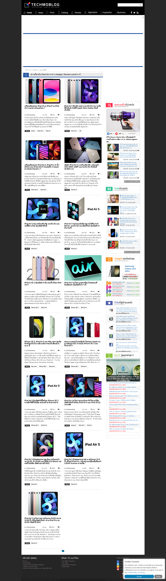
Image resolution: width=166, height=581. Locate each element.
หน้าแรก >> (29, 70)
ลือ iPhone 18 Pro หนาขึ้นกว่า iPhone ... (127, 325)
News (35, 70)
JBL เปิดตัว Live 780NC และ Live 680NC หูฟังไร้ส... (123, 387)
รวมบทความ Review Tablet (30, 566)
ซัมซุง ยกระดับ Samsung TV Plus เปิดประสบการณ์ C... (124, 396)
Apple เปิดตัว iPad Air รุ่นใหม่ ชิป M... (126, 316)
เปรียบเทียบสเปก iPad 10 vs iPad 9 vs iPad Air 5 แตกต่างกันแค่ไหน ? (42, 107)
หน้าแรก (25, 561)
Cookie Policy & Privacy (136, 572)
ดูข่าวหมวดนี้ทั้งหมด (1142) (123, 321)
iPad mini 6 (34, 189)
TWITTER (121, 564)
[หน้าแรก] (27, 12)
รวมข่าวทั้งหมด (27, 563)
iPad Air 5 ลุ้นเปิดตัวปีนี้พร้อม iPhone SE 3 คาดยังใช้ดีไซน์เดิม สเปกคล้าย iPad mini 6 (41, 402)
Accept (139, 576)
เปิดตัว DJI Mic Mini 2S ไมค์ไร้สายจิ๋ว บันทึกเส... (122, 429)
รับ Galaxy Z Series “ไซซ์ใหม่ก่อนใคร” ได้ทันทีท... (122, 400)
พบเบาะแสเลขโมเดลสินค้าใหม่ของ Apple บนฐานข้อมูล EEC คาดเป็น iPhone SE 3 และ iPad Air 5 (82, 344)
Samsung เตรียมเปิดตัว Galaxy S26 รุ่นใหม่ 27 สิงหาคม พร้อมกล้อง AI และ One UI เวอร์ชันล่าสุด (123, 379)
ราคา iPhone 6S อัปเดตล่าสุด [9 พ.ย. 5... (127, 309)
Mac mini (34, 366)
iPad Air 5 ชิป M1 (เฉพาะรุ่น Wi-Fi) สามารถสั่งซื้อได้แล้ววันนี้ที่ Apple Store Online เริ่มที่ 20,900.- (82, 108)
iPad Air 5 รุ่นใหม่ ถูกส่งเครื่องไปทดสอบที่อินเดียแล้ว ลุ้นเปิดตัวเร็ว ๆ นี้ (80, 284)
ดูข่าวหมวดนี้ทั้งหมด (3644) (123, 339)
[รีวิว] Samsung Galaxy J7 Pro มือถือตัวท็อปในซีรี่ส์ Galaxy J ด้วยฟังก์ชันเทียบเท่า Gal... (128, 197)
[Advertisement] (83, 25)
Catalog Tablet (65, 566)
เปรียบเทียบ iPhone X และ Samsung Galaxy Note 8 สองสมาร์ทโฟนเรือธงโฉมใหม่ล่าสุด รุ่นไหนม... (128, 221)
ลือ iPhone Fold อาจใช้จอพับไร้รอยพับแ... (127, 329)
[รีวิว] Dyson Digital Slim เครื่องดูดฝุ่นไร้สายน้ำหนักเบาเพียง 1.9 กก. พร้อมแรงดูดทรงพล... (122, 139)
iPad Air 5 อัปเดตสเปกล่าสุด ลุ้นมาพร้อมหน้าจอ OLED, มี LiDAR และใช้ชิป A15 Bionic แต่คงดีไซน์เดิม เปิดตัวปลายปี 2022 (43, 461)
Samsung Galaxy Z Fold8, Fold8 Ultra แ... (127, 335)
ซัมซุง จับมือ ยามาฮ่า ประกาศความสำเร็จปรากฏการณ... (124, 420)
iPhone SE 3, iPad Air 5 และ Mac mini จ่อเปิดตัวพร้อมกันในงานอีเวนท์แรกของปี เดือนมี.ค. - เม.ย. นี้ (43, 344)
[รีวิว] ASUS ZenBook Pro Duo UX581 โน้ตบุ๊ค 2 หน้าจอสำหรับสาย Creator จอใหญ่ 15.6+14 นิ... (129, 164)
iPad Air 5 (40, 131)
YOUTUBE (122, 569)
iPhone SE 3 (34, 307)
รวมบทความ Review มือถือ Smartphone (33, 564)
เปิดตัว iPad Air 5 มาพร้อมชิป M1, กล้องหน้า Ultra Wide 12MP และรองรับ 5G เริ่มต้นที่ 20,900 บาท (81, 167)
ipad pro (73, 425)
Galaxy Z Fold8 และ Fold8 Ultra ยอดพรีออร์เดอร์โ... (123, 411)
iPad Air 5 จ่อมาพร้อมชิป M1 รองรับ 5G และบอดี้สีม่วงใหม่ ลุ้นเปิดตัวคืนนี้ (42, 225)
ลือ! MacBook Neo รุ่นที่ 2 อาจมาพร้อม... (127, 346)
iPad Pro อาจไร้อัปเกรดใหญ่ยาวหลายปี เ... (127, 318)
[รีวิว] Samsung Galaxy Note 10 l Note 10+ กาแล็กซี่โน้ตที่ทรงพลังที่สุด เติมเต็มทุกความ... (129, 146)
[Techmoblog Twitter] (134, 12)
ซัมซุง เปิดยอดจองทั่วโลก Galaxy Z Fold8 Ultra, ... (122, 416)
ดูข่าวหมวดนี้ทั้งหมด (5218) (123, 351)
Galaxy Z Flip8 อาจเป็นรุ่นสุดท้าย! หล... (126, 334)
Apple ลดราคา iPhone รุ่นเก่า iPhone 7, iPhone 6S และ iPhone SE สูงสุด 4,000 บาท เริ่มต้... (129, 231)
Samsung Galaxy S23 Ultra (130, 268)
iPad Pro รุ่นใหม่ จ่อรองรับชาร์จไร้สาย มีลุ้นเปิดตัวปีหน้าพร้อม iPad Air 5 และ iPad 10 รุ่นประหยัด (82, 402)
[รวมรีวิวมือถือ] (76, 12)
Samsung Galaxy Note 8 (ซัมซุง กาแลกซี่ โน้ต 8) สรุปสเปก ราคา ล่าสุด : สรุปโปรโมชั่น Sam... (128, 209)
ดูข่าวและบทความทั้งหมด (132, 181)
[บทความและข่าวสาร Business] (122, 12)
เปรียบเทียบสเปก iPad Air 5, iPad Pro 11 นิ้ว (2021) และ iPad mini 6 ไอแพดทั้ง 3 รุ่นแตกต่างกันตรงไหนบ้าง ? (42, 167)
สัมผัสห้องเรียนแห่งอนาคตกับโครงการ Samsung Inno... (124, 391)
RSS (120, 566)
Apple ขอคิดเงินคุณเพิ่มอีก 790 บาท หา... (127, 308)
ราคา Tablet (65, 563)
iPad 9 (33, 131)
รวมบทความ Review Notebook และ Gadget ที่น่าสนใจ (37, 568)
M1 (80, 131)
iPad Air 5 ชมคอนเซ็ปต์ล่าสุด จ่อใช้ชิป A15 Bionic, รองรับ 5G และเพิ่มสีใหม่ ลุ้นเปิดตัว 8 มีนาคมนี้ (81, 226)
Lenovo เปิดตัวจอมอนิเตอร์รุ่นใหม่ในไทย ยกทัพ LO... (123, 383)
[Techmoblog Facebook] (131, 12)
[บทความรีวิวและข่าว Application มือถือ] (90, 12)
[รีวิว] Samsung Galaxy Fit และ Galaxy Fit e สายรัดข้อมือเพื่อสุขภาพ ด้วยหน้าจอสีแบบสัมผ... (128, 155)
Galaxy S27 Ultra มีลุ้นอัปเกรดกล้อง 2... (126, 337)
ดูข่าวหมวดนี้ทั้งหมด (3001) (123, 330)
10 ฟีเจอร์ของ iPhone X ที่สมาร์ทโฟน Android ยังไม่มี (129, 242)
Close (158, 576)
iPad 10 (48, 131)
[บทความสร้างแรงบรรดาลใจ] (106, 12)
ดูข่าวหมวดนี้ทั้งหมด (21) (122, 313)
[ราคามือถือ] (50, 12)
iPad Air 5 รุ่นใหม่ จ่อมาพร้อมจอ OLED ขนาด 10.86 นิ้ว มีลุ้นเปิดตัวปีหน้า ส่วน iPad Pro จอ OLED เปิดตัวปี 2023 (43, 520)
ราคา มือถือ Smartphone (68, 561)
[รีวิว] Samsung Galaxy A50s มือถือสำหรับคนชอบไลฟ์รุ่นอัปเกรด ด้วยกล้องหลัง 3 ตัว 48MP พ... (129, 173)
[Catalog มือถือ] (63, 12)
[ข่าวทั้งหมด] (39, 12)
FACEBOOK (122, 561)
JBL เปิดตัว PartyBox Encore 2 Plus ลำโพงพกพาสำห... (124, 424)
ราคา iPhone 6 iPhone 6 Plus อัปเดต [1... (127, 311)
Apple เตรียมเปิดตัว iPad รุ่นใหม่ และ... (126, 320)
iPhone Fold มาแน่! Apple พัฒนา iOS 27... (127, 327)
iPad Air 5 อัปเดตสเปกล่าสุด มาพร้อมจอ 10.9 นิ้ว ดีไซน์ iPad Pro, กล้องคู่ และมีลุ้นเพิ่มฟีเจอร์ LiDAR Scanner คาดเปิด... (82, 461)
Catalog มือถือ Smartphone (69, 564)
